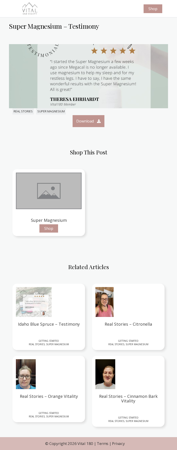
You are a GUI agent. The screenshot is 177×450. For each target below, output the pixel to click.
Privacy (118, 443)
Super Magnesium (51, 111)
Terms (102, 443)
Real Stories (23, 111)
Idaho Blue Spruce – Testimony (49, 324)
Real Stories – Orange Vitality (49, 396)
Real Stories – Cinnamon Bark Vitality (128, 398)
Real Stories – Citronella (128, 324)
